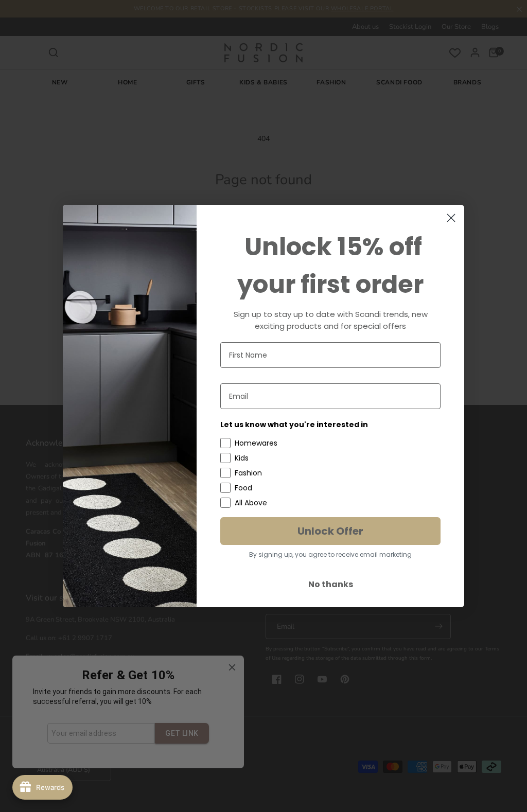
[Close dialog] (451, 218)
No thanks (330, 584)
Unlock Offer (330, 531)
